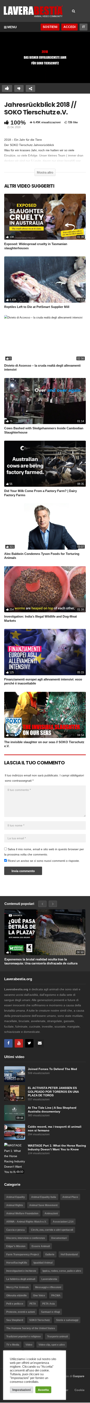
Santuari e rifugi (50, 1311)
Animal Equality (15, 1197)
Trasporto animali (57, 1336)
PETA (33, 1303)
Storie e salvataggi (67, 1320)
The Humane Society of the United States (30, 1328)
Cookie (80, 1390)
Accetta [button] (43, 1389)
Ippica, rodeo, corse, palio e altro (61, 1270)
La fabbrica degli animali (20, 1279)
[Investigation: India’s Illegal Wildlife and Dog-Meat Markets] (45, 589)
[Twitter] (29, 1043)
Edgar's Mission (15, 1246)
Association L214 (63, 1221)
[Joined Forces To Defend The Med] (14, 1074)
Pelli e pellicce (14, 1303)
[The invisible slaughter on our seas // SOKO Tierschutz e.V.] (45, 715)
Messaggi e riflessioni (48, 1287)
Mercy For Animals (17, 1287)
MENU (12, 27)
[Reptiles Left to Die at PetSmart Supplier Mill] (45, 279)
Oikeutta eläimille (16, 1295)
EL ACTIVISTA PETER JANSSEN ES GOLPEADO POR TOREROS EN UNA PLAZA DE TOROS (53, 1091)
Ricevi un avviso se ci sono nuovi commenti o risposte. (43, 860)
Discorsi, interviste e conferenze (25, 1238)
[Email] (40, 1043)
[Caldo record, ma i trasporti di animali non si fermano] (14, 1132)
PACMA (55, 1295)
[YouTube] (19, 1043)
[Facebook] (8, 1043)
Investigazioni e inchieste (21, 1270)
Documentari (59, 1238)
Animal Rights (14, 1205)
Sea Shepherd (14, 1320)
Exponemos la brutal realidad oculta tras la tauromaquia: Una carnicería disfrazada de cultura (40, 961)
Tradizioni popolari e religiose (23, 1336)
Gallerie (49, 1254)
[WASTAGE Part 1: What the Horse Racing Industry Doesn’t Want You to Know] (14, 1159)
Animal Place (70, 1197)
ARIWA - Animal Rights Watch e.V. (26, 1221)
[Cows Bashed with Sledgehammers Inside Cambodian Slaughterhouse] (45, 401)
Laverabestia (49, 1279)
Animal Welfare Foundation (22, 1213)
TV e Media (12, 1344)
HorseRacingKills (16, 1262)
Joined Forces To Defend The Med (52, 1069)
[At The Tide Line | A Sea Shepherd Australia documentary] (14, 1113)
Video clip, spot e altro (52, 1344)
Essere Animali (41, 1246)
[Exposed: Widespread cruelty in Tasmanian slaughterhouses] (45, 217)
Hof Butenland (69, 1254)
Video (29, 1344)
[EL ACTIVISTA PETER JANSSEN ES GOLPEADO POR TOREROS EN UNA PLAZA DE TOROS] (14, 1093)
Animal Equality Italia (43, 1197)
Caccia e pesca (15, 1229)
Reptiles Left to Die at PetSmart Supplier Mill (36, 307)
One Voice (39, 1295)
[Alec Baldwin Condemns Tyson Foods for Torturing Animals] (45, 526)
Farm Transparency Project (22, 1254)
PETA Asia (48, 1303)
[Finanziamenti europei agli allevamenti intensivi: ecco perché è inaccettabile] (45, 652)
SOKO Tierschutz (39, 1320)
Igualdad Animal (43, 1262)
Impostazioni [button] (21, 1389)
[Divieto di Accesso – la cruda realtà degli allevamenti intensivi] (45, 338)
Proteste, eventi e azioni (20, 1311)
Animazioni (51, 1213)
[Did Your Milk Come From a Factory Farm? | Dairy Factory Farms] (45, 464)
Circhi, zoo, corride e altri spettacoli (52, 1229)
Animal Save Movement (43, 1205)
